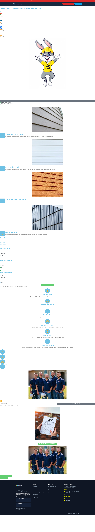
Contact (55, 3)
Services (29, 3)
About (51, 3)
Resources (47, 3)
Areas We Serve (41, 3)
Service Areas (34, 3)
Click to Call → (61, 0)
